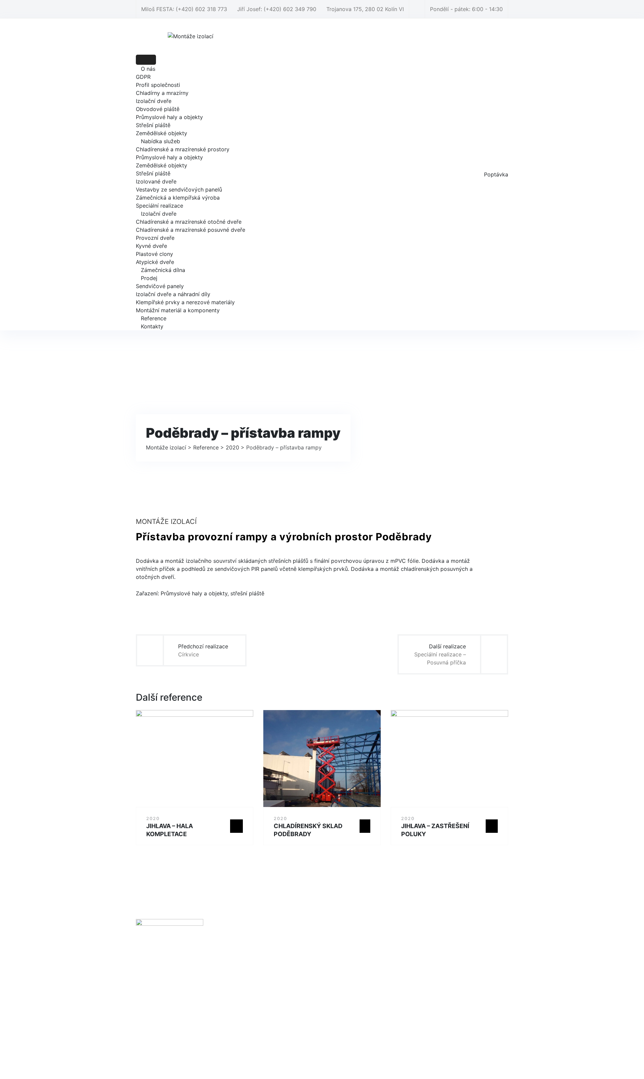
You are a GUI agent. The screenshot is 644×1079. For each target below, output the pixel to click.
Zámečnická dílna (163, 270)
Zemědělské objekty (161, 133)
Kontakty (152, 326)
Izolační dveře (153, 101)
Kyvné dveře (151, 245)
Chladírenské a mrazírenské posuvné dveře (190, 229)
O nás (148, 68)
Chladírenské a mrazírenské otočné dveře (188, 221)
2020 (153, 818)
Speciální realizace (159, 205)
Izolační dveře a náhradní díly (173, 294)
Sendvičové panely (160, 286)
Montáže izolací (312, 1058)
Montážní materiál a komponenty (178, 310)
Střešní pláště (153, 125)
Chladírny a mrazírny (162, 93)
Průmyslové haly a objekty (169, 117)
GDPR (143, 76)
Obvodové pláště (157, 109)
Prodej (149, 278)
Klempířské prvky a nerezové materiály (185, 302)
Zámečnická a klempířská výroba (178, 197)
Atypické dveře (155, 262)
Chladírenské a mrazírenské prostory (182, 149)
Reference (153, 318)
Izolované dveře (156, 181)
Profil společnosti (158, 85)
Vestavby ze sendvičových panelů (179, 189)
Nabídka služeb (160, 141)
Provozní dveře (155, 237)
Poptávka (496, 174)
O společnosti (255, 943)
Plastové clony (154, 254)
